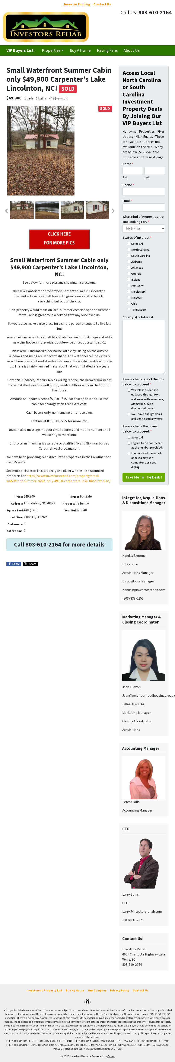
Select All (137, 243)
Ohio (134, 303)
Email (127, 200)
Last (146, 177)
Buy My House (75, 990)
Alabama (136, 261)
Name (127, 164)
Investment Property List (44, 990)
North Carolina (140, 249)
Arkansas (137, 267)
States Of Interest (137, 237)
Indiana (135, 279)
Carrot (111, 1056)
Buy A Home (80, 50)
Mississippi (138, 291)
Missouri (136, 297)
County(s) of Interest (137, 317)
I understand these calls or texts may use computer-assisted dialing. (146, 460)
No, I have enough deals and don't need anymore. (147, 416)
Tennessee (138, 309)
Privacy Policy (119, 990)
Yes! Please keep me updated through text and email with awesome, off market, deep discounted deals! (147, 399)
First (124, 177)
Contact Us (140, 990)
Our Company (97, 990)
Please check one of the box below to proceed (143, 382)
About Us (132, 50)
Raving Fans (107, 50)
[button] (6, 211)
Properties (51, 50)
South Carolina (140, 255)
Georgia (136, 273)
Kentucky (137, 285)
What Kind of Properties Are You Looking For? (143, 219)
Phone (128, 185)
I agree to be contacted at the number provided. (147, 445)
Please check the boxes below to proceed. (140, 429)
